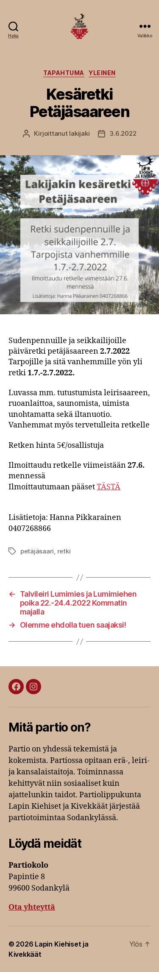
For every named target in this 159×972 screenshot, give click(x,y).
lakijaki (79, 133)
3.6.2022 (122, 133)
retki (64, 551)
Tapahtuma (63, 72)
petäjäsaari (37, 551)
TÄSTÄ (108, 487)
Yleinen (102, 72)
